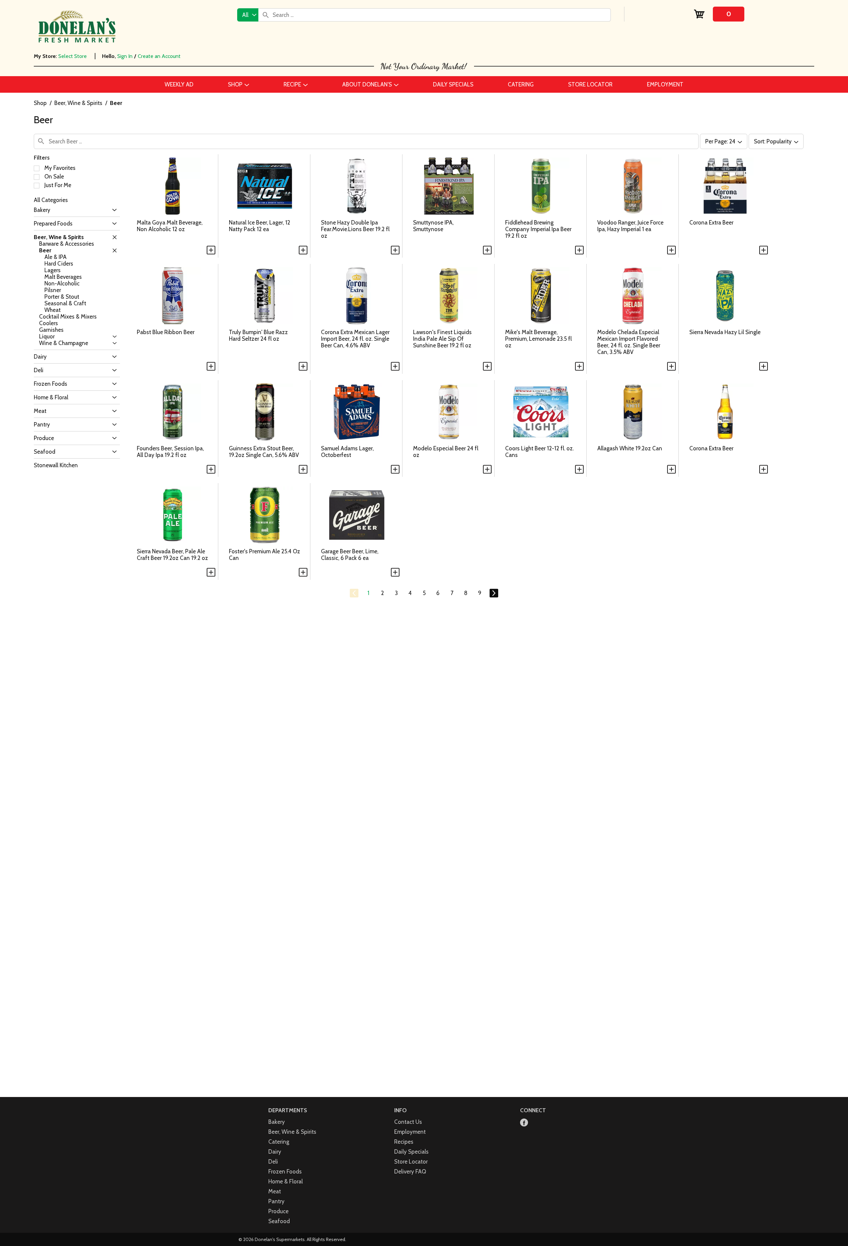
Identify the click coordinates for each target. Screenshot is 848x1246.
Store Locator (411, 1161)
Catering (278, 1141)
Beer (116, 103)
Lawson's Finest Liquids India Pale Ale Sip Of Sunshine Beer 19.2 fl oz (442, 339)
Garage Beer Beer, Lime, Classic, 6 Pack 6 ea (349, 554)
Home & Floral (285, 1181)
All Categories (51, 200)
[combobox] (247, 15)
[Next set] (494, 593)
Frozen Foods (285, 1171)
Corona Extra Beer (711, 222)
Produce (278, 1211)
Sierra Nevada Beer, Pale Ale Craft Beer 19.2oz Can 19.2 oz (172, 554)
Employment (410, 1131)
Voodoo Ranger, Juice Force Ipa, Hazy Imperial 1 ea (630, 225)
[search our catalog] (265, 15)
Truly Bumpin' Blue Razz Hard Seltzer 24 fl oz (258, 335)
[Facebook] (524, 1123)
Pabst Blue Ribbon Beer (165, 332)
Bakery (276, 1122)
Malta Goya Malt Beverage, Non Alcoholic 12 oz (169, 225)
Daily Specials (411, 1151)
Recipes (403, 1141)
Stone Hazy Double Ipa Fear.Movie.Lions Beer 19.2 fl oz (355, 229)
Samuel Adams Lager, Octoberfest (347, 451)
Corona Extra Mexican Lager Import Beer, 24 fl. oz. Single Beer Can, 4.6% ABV (355, 339)
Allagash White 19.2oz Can (629, 448)
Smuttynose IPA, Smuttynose (433, 225)
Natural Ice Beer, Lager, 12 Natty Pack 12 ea (259, 225)
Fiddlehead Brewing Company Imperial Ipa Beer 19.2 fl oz (538, 229)
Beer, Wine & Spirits (78, 103)
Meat (274, 1191)
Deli (273, 1161)
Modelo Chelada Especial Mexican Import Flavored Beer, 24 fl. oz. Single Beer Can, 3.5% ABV (628, 342)
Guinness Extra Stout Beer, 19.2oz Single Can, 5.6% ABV (264, 451)
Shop (40, 103)
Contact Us (408, 1122)
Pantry (276, 1201)
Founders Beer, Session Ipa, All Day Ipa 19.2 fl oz (170, 451)
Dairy (274, 1151)
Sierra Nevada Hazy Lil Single (725, 332)
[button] (113, 210)
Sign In (124, 56)
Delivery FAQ (410, 1171)
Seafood (279, 1221)
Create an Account (159, 56)
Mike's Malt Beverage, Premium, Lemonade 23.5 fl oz (538, 339)
